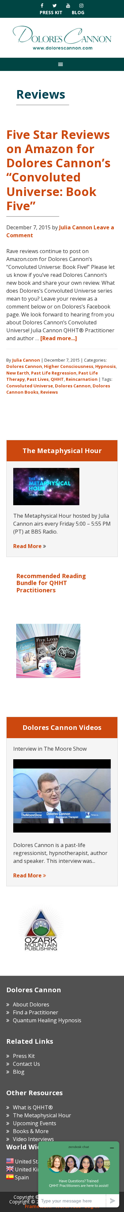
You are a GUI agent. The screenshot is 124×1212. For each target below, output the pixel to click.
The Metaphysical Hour (42, 1115)
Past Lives (38, 379)
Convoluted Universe (29, 386)
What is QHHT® (33, 1107)
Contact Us (26, 1063)
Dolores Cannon (62, 37)
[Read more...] (58, 338)
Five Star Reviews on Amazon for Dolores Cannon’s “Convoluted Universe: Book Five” (58, 170)
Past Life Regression (53, 373)
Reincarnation (82, 379)
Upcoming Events (34, 1123)
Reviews (49, 392)
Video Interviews (33, 1139)
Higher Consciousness (68, 366)
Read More (27, 546)
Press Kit (51, 12)
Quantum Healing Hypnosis (47, 1020)
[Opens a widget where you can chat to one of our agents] (79, 1174)
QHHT (57, 379)
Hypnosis (105, 366)
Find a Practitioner (35, 1012)
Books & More (31, 1131)
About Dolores (31, 1004)
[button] (62, 64)
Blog (78, 12)
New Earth (17, 373)
